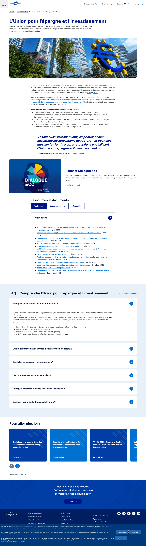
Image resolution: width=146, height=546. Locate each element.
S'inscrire (73, 501)
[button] (138, 4)
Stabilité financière (67, 520)
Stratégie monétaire (34, 520)
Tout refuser (135, 532)
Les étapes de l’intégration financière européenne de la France (60, 262)
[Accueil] (11, 514)
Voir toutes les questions (127, 293)
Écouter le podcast (72, 185)
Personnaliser (121, 538)
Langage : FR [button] (121, 4)
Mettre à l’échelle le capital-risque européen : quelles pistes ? (60, 244)
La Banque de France (35, 516)
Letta (90, 100)
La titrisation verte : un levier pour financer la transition (58, 246)
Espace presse (97, 519)
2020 (95, 92)
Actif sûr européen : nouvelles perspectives (53, 268)
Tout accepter (122, 532)
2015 (89, 92)
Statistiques (64, 523)
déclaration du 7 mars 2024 (47, 97)
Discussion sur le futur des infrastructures (53, 254)
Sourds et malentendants (101, 516)
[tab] (39, 206)
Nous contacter (98, 513)
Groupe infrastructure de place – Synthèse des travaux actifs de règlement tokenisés (69, 233)
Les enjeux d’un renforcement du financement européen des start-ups (63, 265)
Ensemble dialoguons (35, 513)
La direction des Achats (100, 522)
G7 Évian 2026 (65, 513)
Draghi (97, 100)
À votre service (65, 516)
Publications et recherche (36, 523)
